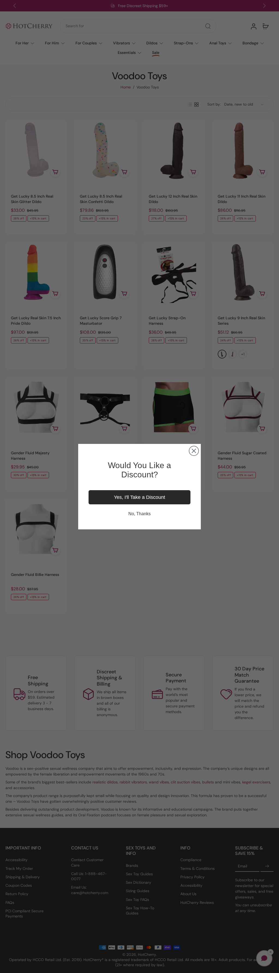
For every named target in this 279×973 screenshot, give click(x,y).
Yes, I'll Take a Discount (139, 497)
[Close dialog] (194, 451)
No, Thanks (139, 513)
